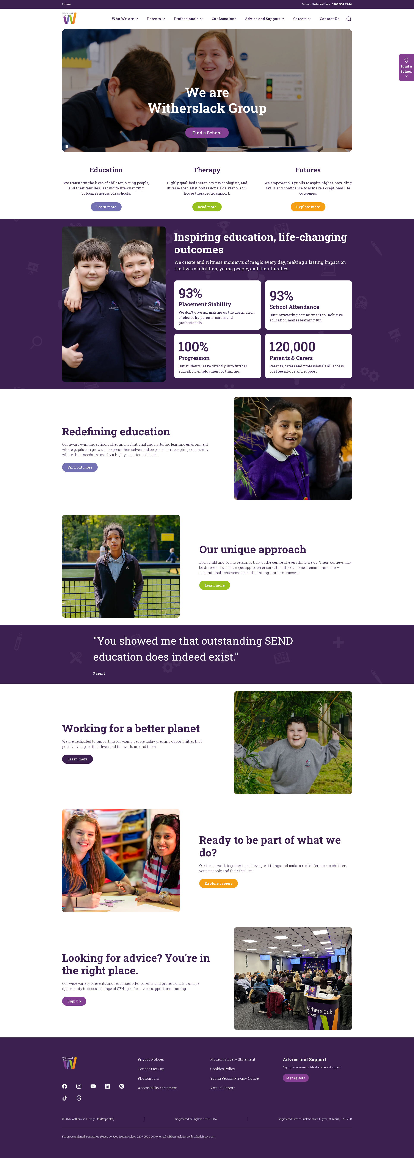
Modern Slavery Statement (232, 1059)
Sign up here (295, 1078)
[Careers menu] (309, 18)
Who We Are (123, 18)
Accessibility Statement (157, 1088)
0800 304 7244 (342, 4)
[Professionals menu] (201, 18)
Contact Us (329, 18)
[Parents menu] (163, 18)
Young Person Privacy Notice (234, 1078)
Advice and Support (262, 18)
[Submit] (349, 19)
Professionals (186, 18)
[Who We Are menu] (136, 18)
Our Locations (224, 18)
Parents (154, 18)
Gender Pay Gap (151, 1069)
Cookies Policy (222, 1069)
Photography (149, 1078)
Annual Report (222, 1088)
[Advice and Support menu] (283, 18)
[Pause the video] (67, 146)
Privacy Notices (151, 1059)
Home (66, 4)
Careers (300, 18)
